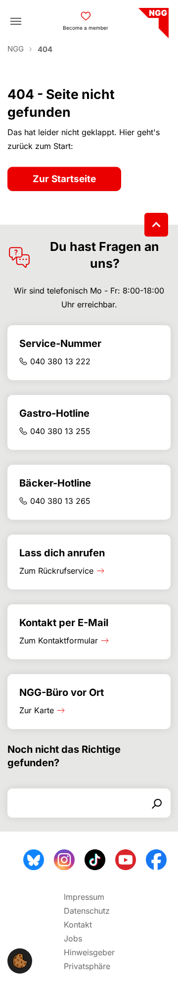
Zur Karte (36, 710)
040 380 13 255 (60, 431)
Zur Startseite (64, 179)
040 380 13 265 (60, 501)
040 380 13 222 (60, 361)
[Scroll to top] (156, 225)
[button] (19, 960)
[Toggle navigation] (15, 21)
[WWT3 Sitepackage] (152, 19)
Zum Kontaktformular (58, 640)
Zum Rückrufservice (56, 571)
